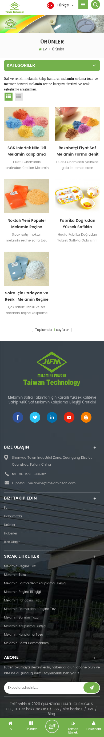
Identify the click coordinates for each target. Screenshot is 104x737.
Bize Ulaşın (12, 542)
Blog (51, 714)
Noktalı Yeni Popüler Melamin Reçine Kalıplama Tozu (26, 223)
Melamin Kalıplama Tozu (23, 634)
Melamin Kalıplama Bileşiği (25, 626)
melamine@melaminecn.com (51, 483)
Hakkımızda (13, 516)
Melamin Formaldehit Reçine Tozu (31, 609)
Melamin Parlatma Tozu (23, 600)
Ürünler (9, 525)
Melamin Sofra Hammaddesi (26, 643)
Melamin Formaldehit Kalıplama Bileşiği (35, 583)
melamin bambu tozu (21, 617)
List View (19, 97)
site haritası (73, 709)
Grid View (9, 97)
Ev (45, 49)
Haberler (10, 533)
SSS (56, 709)
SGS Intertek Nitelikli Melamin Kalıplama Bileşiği (26, 151)
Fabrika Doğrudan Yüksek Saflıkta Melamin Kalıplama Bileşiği (77, 223)
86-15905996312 (32, 474)
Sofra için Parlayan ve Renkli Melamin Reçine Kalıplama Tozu (27, 296)
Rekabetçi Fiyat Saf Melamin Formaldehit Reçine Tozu (77, 151)
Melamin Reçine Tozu (21, 566)
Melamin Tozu (15, 574)
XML (90, 709)
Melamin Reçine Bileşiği (22, 592)
